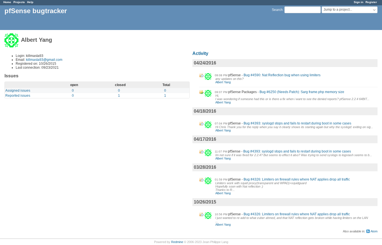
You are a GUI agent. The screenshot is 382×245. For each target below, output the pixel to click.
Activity (200, 53)
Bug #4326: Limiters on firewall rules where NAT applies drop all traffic (297, 179)
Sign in (358, 2)
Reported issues (17, 96)
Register (371, 2)
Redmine (177, 242)
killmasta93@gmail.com (44, 60)
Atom (374, 231)
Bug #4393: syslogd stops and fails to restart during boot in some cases (297, 123)
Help (30, 2)
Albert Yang (223, 82)
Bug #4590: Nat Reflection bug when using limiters (282, 75)
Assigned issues (17, 91)
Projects (19, 2)
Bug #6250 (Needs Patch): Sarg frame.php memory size (302, 92)
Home (7, 2)
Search (277, 10)
